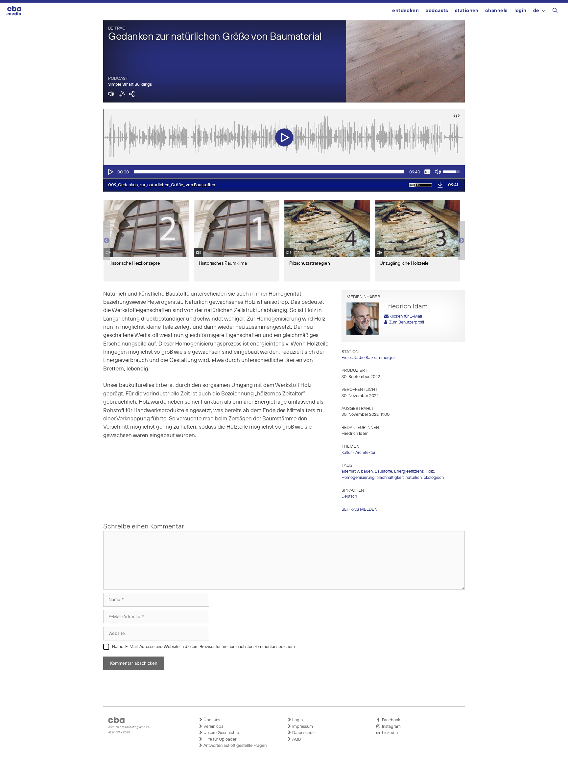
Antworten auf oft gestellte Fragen (234, 746)
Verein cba (213, 727)
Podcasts (436, 10)
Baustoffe (383, 471)
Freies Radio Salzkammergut (368, 358)
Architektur (365, 453)
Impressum (302, 727)
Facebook (390, 720)
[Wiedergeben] (110, 171)
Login (520, 10)
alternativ (350, 471)
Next (461, 240)
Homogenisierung (358, 478)
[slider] (269, 171)
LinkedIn (389, 733)
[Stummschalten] (438, 171)
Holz (430, 471)
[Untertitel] (427, 171)
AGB (296, 739)
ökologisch (434, 478)
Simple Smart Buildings (130, 84)
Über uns (211, 720)
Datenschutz (303, 733)
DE (536, 10)
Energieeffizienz (409, 471)
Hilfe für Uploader (219, 739)
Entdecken (405, 10)
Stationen (467, 10)
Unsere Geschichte (220, 733)
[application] (284, 171)
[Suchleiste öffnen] (555, 11)
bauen (367, 471)
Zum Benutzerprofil (405, 322)
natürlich (414, 478)
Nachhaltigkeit (390, 478)
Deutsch (349, 496)
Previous (106, 240)
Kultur (347, 453)
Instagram (390, 727)
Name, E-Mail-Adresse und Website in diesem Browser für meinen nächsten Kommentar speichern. (204, 647)
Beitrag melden (359, 509)
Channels (496, 10)
